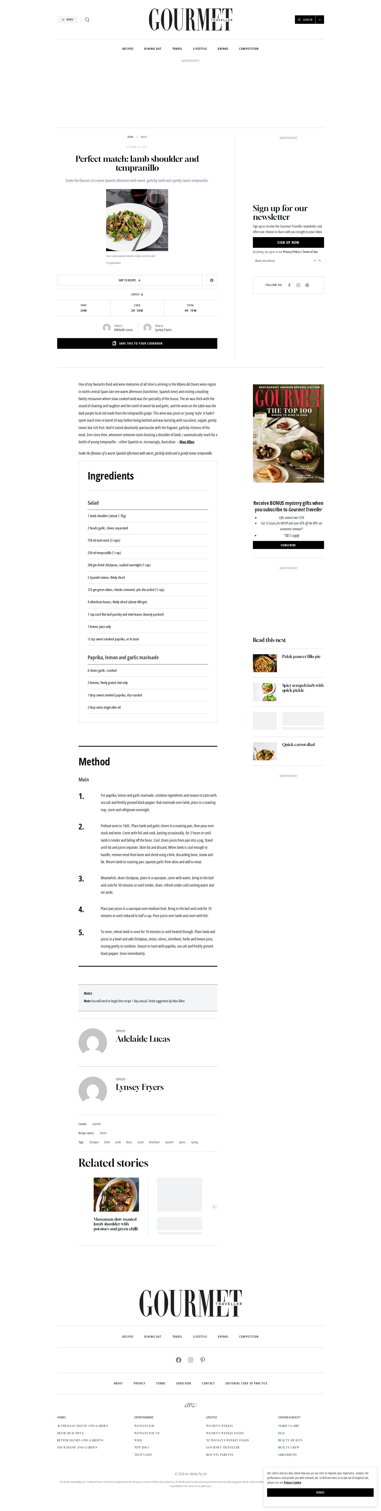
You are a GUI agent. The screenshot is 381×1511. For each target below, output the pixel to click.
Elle (281, 1433)
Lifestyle (200, 49)
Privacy (140, 1383)
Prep (84, 305)
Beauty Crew (289, 1447)
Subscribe (183, 1383)
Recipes (128, 49)
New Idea (141, 1447)
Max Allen (186, 441)
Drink (107, 1142)
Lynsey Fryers (163, 330)
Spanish (169, 1142)
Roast (129, 1142)
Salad (140, 1142)
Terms (160, 1383)
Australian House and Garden (83, 1426)
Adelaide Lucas (123, 330)
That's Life (143, 1455)
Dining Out (152, 49)
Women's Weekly (219, 1426)
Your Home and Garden (77, 1447)
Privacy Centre (292, 1482)
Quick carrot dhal (298, 744)
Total (190, 305)
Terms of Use (310, 252)
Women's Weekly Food (225, 1433)
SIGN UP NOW (288, 242)
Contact (208, 1383)
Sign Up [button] (308, 20)
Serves (135, 294)
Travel (177, 49)
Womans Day (144, 1426)
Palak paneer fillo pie (301, 656)
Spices (182, 1142)
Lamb (118, 1142)
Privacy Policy (291, 252)
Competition (249, 49)
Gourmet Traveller (222, 1447)
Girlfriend (287, 1455)
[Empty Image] (265, 721)
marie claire (289, 1426)
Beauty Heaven (290, 1440)
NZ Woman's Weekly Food (227, 1440)
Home (130, 137)
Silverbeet (154, 1142)
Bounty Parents (219, 1455)
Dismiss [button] (320, 1492)
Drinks (223, 49)
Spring (194, 1142)
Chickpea (94, 1142)
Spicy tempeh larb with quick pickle (303, 688)
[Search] (87, 19)
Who (138, 1440)
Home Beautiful (70, 1433)
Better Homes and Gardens (80, 1440)
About (118, 1383)
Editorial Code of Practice (246, 1383)
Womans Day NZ (146, 1433)
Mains (144, 137)
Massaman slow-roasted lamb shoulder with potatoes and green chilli (116, 1224)
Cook (137, 305)
